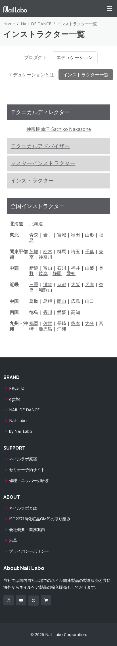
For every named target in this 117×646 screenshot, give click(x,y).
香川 (47, 312)
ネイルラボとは (23, 508)
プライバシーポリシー (29, 551)
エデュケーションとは (31, 75)
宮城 (61, 235)
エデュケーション (75, 57)
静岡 (57, 273)
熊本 (75, 323)
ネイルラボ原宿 (23, 459)
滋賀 (47, 284)
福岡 (33, 323)
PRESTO (16, 388)
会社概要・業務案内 (27, 530)
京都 (61, 284)
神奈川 (45, 257)
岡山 (61, 301)
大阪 (75, 284)
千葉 (89, 251)
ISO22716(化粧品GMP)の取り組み (39, 519)
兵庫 (89, 284)
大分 (89, 323)
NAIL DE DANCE (36, 23)
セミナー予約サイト (27, 470)
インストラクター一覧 (85, 75)
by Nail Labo (20, 431)
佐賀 (47, 323)
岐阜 (43, 273)
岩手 (47, 235)
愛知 (71, 273)
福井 (75, 268)
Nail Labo (18, 421)
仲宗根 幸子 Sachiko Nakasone (58, 129)
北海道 (36, 224)
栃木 (47, 251)
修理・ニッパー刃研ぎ (29, 481)
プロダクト (35, 57)
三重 (33, 284)
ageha (14, 399)
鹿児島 (45, 329)
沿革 (13, 540)
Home (9, 23)
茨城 (33, 251)
